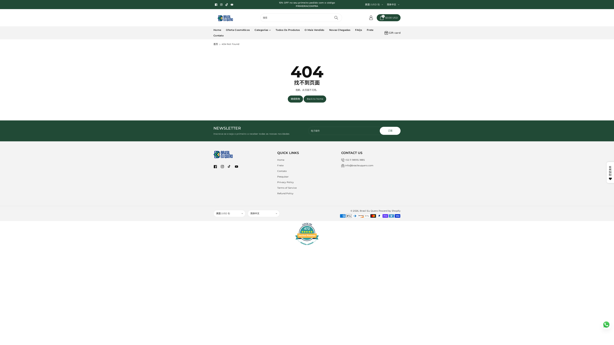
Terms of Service (287, 187)
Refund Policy (285, 193)
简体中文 (254, 213)
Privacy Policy (285, 182)
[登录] (370, 17)
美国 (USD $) (223, 213)
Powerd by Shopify (390, 210)
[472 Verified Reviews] (307, 246)
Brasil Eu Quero (369, 210)
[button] (389, 17)
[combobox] (301, 18)
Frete (280, 165)
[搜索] (336, 18)
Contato (282, 171)
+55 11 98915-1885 (355, 159)
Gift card (395, 32)
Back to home (315, 98)
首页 (215, 44)
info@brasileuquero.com (359, 165)
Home (280, 159)
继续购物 (295, 98)
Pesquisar (283, 176)
